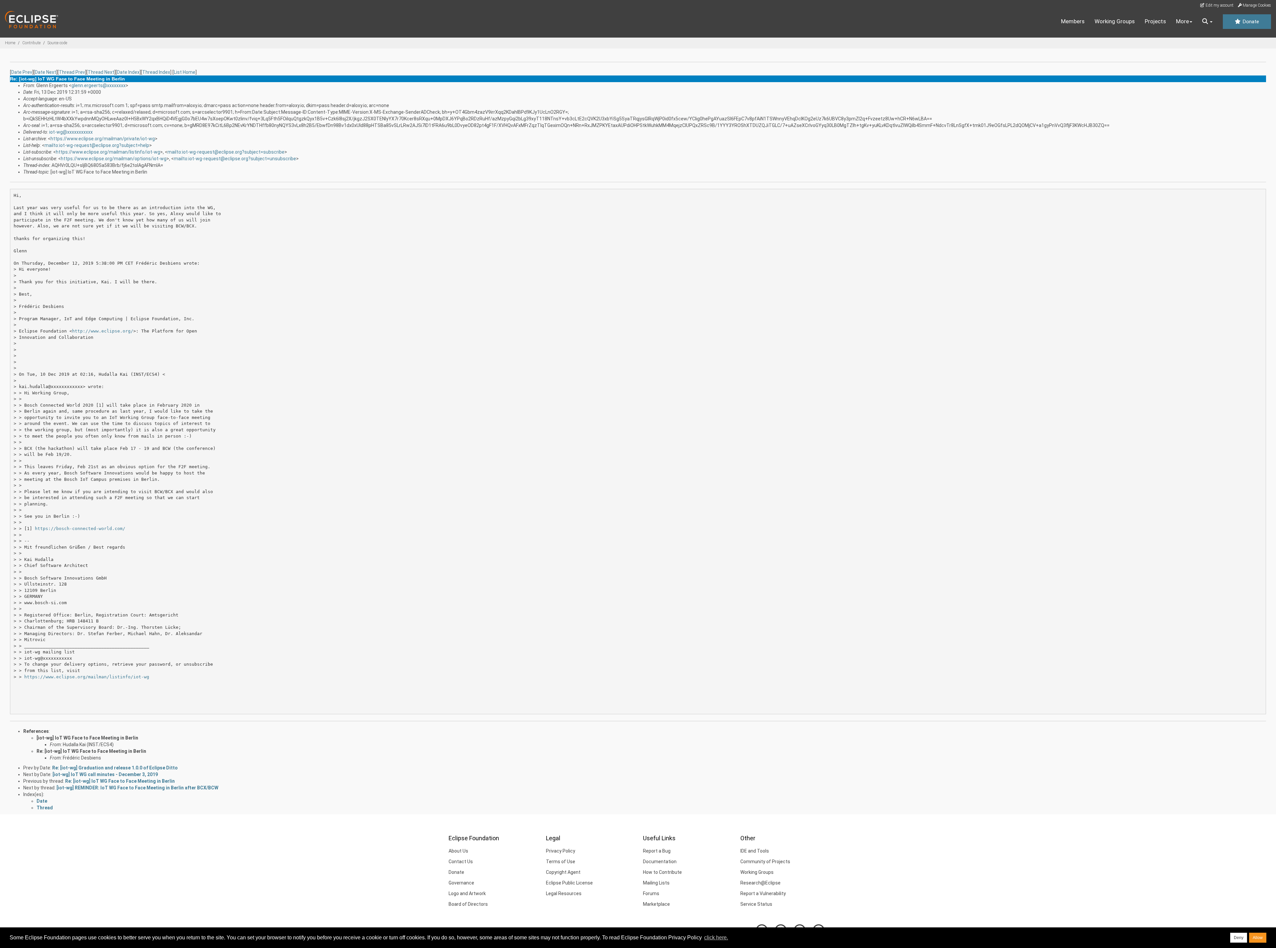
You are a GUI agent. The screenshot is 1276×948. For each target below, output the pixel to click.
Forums (651, 893)
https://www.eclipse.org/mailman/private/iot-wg (103, 138)
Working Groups (1115, 21)
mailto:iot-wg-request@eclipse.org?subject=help (97, 145)
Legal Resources (564, 893)
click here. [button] (716, 937)
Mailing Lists (656, 882)
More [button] (1182, 21)
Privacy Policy (560, 851)
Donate (1250, 22)
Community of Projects (765, 861)
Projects (1155, 21)
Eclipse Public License (569, 882)
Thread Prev (72, 72)
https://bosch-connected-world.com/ (80, 528)
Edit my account (1219, 5)
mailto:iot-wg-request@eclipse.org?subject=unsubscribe (235, 158)
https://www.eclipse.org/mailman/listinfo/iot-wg (108, 152)
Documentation (660, 861)
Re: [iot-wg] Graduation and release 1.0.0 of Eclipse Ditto (115, 767)
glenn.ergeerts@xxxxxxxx (98, 85)
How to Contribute (662, 872)
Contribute (31, 43)
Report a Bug (657, 851)
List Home (184, 72)
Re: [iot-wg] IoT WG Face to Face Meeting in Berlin (91, 751)
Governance (461, 882)
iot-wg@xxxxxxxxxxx (71, 132)
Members (1073, 21)
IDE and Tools (754, 851)
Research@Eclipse (760, 882)
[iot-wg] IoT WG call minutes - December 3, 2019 (105, 774)
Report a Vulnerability (763, 893)
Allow (1258, 937)
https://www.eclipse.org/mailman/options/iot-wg (113, 158)
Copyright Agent (563, 872)
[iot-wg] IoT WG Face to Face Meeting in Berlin (87, 738)
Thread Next (101, 72)
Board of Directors (468, 904)
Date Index (128, 72)
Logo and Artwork (467, 893)
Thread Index (156, 72)
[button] (1207, 21)
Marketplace (656, 904)
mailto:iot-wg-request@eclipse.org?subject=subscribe (225, 152)
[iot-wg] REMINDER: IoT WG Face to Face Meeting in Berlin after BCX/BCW (137, 787)
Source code (57, 43)
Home (10, 43)
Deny (1238, 937)
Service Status (756, 904)
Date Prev (21, 72)
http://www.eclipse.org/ (102, 331)
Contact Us (461, 861)
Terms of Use (560, 861)
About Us (458, 851)
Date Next (45, 72)
